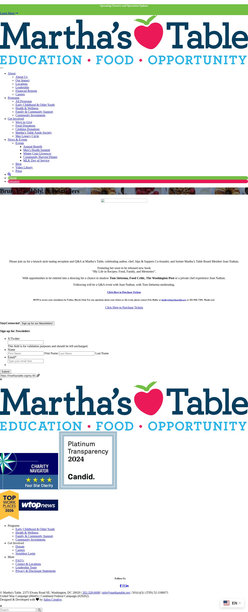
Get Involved (16, 118)
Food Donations (25, 125)
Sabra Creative (53, 599)
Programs (13, 97)
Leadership (22, 87)
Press (19, 171)
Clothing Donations (28, 129)
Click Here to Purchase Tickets (124, 292)
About (12, 73)
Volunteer (14, 181)
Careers (20, 94)
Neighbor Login (25, 553)
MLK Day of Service (36, 160)
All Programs (24, 101)
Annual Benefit (32, 146)
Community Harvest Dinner (40, 157)
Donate (12, 177)
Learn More (7, 13)
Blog (19, 164)
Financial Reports (26, 90)
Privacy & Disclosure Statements (36, 571)
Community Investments (30, 115)
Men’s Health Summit (36, 150)
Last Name (102, 353)
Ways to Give (24, 122)
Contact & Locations (28, 564)
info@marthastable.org (116, 592)
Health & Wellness (27, 108)
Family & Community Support (34, 111)
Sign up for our (37, 323)
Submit (5, 371)
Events (20, 143)
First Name (51, 353)
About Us (22, 77)
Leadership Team (26, 567)
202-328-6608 (91, 592)
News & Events (17, 139)
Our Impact (22, 80)
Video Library (24, 167)
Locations (22, 83)
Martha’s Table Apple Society (34, 132)
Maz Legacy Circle (27, 136)
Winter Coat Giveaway (37, 153)
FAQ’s (20, 560)
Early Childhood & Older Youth (35, 104)
